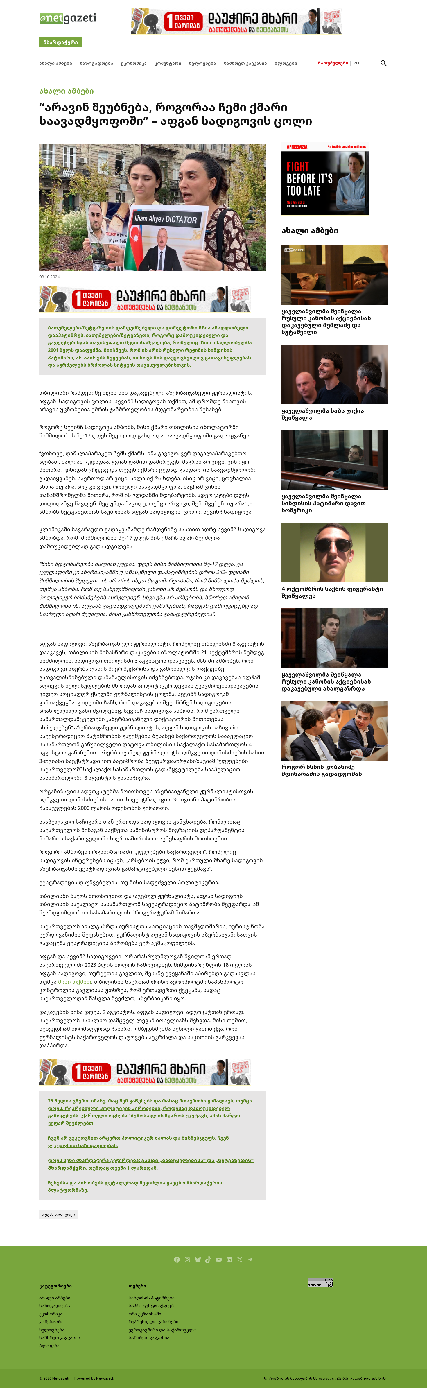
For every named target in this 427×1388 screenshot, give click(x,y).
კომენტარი (168, 63)
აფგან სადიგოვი (58, 1214)
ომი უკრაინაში (145, 1314)
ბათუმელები (333, 63)
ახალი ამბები (55, 63)
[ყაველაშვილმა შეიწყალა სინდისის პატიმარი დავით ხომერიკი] (334, 460)
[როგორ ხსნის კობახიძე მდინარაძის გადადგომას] (334, 731)
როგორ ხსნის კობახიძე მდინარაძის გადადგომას (321, 770)
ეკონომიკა (134, 63)
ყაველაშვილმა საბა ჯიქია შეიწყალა (322, 414)
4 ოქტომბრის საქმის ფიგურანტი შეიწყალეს (332, 592)
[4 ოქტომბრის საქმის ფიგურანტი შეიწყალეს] (334, 553)
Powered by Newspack (94, 1378)
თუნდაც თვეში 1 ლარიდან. (123, 1168)
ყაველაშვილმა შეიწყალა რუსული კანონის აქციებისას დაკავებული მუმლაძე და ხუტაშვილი (326, 321)
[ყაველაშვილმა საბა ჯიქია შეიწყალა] (334, 375)
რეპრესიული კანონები (153, 1321)
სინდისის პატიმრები (152, 1298)
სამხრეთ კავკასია (245, 63)
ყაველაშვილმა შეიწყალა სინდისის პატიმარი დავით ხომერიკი (323, 503)
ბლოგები (285, 63)
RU (356, 63)
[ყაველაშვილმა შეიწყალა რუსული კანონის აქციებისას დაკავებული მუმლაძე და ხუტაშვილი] (334, 275)
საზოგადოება (96, 63)
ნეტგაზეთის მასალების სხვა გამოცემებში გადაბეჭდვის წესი (326, 1378)
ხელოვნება (202, 63)
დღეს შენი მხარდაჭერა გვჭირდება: (94, 1160)
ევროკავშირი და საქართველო (163, 1330)
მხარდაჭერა (60, 42)
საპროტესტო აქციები (152, 1305)
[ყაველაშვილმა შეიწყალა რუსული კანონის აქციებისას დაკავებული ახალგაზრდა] (334, 639)
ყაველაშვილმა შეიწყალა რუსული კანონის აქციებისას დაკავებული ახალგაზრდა (326, 681)
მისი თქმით (74, 981)
